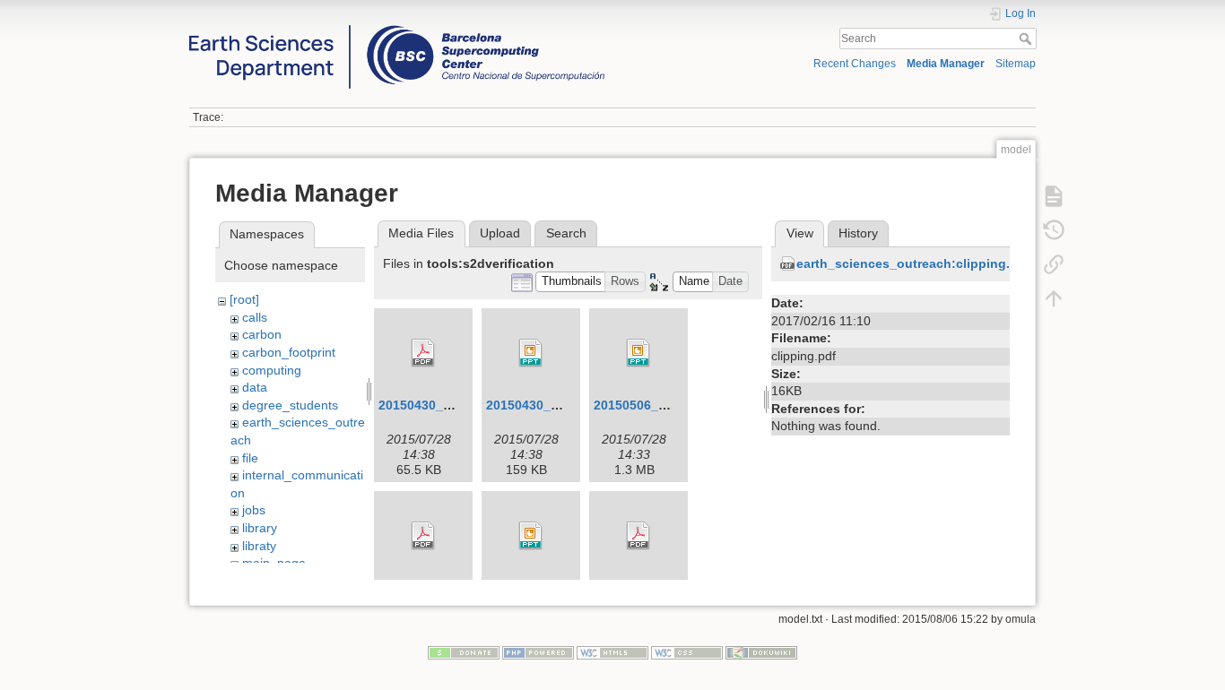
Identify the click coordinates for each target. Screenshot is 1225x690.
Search (1027, 38)
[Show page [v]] (1053, 195)
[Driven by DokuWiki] (761, 651)
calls (254, 317)
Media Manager (946, 63)
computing (271, 370)
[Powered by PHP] (538, 651)
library (259, 528)
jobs (253, 510)
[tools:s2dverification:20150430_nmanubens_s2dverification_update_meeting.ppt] (531, 353)
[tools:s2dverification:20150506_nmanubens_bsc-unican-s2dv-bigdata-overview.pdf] (423, 536)
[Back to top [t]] (1053, 297)
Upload (500, 233)
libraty (259, 546)
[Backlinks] (1053, 263)
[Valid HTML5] (612, 651)
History (858, 233)
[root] (244, 299)
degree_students (290, 405)
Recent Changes (854, 63)
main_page (274, 563)
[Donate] (464, 651)
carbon (262, 334)
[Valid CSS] (687, 651)
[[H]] (396, 29)
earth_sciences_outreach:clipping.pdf (913, 263)
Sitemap (1015, 63)
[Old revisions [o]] (1053, 229)
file (250, 458)
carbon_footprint (288, 352)
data (254, 387)
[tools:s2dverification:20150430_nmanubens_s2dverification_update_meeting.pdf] (423, 353)
